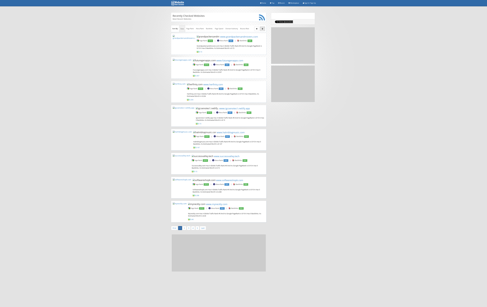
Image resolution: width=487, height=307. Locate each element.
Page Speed (219, 29)
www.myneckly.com (216, 204)
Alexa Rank (200, 29)
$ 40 (192, 219)
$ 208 (197, 195)
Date (182, 29)
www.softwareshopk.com (229, 180)
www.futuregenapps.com (229, 60)
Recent (282, 3)
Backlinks (209, 29)
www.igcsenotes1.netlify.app (234, 108)
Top (272, 3)
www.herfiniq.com (213, 84)
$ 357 (197, 76)
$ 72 (200, 52)
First (174, 228)
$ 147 (198, 148)
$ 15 (199, 124)
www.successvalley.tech (226, 156)
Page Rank (190, 29)
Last (203, 228)
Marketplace (294, 3)
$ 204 (191, 100)
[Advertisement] (219, 253)
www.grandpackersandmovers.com (239, 36)
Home (263, 3)
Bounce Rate (244, 29)
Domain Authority (231, 29)
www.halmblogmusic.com (231, 132)
